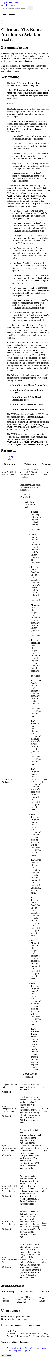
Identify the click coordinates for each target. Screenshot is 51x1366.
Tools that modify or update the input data (28, 110)
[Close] (2, 20)
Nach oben (6, 1356)
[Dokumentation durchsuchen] (30, 8)
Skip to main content (10, 2)
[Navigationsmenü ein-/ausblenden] (13, 5)
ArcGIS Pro (6, 5)
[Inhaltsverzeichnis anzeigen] (2, 23)
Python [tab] (10, 459)
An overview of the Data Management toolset (27, 1348)
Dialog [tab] (10, 456)
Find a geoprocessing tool (18, 1350)
